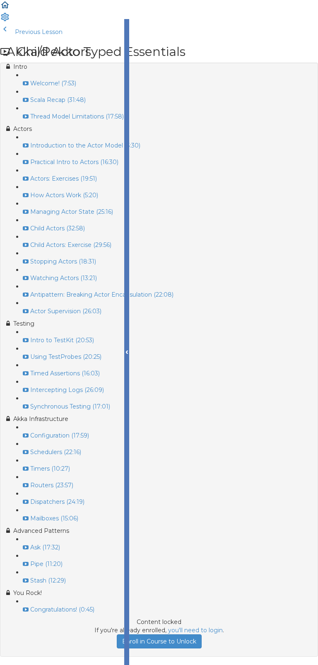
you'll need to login (195, 630)
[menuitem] (5, 20)
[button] (5, 8)
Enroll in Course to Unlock (159, 641)
